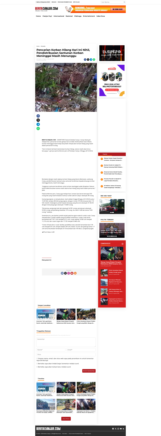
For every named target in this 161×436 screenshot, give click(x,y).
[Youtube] (71, 273)
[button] (124, 2)
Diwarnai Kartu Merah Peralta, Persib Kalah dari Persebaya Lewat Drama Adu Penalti (113, 173)
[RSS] (75, 273)
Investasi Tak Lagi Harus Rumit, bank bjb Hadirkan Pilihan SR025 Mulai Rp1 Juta (45, 322)
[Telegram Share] (91, 59)
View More (66, 419)
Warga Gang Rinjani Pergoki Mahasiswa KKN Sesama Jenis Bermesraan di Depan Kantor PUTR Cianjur (66, 322)
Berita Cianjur (47, 433)
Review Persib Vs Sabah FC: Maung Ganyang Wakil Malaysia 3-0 (113, 166)
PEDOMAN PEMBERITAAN (76, 433)
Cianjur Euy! (43, 60)
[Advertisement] (80, 31)
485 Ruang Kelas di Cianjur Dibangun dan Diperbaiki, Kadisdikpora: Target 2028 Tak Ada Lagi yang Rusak (65, 411)
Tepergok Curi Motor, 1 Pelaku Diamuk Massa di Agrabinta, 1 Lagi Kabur (86, 411)
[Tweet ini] (88, 59)
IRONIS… (104, 210)
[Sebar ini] (85, 59)
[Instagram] (68, 273)
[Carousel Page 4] (114, 236)
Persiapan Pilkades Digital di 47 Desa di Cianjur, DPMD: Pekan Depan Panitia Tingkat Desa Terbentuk (45, 411)
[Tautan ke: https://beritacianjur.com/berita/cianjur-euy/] (123, 244)
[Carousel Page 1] (111, 212)
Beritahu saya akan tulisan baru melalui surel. (54, 367)
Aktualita (38, 60)
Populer (105, 154)
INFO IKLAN (88, 433)
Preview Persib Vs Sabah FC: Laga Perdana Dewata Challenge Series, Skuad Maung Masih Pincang (113, 180)
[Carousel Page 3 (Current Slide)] (112, 236)
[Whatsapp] (94, 59)
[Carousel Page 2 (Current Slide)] (113, 212)
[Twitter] (65, 273)
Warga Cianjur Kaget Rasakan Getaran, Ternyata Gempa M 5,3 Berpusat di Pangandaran (113, 159)
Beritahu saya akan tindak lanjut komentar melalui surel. (58, 364)
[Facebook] (62, 273)
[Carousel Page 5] (116, 236)
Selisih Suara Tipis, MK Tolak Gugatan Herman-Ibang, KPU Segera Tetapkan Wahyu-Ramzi (111, 231)
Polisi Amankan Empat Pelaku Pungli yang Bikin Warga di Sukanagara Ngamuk (86, 322)
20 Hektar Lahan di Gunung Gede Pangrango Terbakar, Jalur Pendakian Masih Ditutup (113, 187)
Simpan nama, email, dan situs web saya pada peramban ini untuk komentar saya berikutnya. (65, 359)
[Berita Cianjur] (46, 9)
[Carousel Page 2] (110, 236)
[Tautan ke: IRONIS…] (112, 206)
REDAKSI (64, 433)
